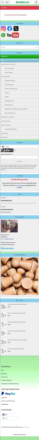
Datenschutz (4, 377)
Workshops (4, 137)
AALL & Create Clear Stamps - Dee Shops (16, 330)
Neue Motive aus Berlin (8, 64)
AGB (2, 370)
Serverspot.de (22, 434)
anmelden (19, 161)
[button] (10, 414)
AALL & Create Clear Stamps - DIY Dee (16, 348)
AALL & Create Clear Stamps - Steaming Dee (17, 304)
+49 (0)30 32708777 (8, 239)
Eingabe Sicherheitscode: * (7, 154)
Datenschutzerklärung (13, 166)
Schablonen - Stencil (7, 117)
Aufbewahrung (5, 121)
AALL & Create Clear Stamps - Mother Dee (17, 313)
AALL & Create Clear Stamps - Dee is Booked (17, 339)
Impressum (4, 373)
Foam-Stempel (5, 76)
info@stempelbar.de (20, 185)
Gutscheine (4, 133)
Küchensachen (6, 125)
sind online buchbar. (6, 212)
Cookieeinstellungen (6, 380)
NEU (2, 60)
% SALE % (4, 56)
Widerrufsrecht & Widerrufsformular (10, 383)
